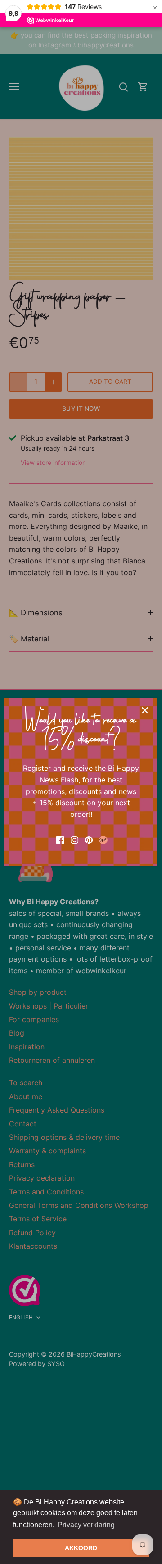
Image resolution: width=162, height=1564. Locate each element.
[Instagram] (74, 839)
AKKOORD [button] (81, 1547)
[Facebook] (60, 839)
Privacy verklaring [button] (86, 1525)
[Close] (145, 710)
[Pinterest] (89, 839)
